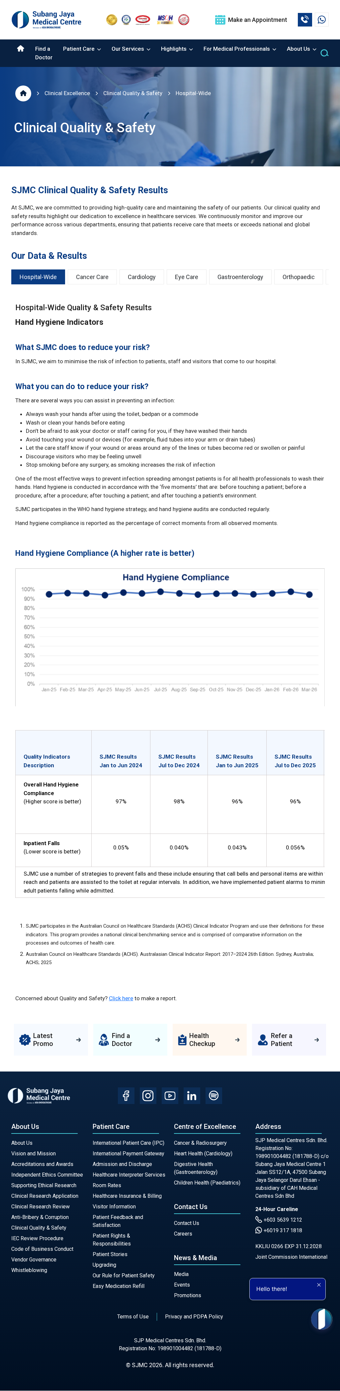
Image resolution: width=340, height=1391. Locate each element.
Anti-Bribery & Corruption (40, 1217)
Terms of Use (133, 1316)
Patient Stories (110, 1254)
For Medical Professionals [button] (237, 48)
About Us (22, 1143)
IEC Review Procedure (37, 1238)
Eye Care (186, 276)
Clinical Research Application (44, 1196)
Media (181, 1274)
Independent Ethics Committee (47, 1175)
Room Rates (107, 1185)
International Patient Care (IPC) (128, 1143)
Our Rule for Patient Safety (124, 1275)
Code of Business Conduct (42, 1249)
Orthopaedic (299, 276)
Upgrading (104, 1265)
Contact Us (186, 1223)
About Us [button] (299, 48)
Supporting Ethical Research (43, 1185)
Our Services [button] (128, 48)
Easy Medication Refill (118, 1286)
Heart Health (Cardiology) (203, 1153)
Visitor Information (114, 1206)
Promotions (187, 1295)
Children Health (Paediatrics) (207, 1183)
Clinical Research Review (40, 1206)
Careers (183, 1234)
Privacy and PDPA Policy (194, 1316)
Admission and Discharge (122, 1164)
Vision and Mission (33, 1153)
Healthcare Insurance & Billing (127, 1196)
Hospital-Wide (193, 93)
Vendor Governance (33, 1259)
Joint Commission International (291, 1257)
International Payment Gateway (128, 1153)
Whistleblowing (29, 1270)
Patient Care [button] (79, 48)
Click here (121, 998)
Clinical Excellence (67, 93)
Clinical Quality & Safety (132, 93)
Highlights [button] (174, 48)
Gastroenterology (240, 276)
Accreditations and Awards (42, 1164)
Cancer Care (92, 276)
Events (182, 1285)
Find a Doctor (43, 53)
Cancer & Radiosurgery (200, 1143)
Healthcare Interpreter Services (129, 1175)
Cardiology (142, 276)
